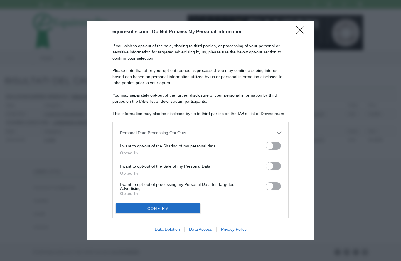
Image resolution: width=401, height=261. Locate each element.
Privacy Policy (234, 229)
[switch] (273, 146)
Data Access (200, 229)
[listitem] (200, 133)
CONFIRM (158, 208)
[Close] (302, 32)
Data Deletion (167, 229)
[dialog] (200, 131)
